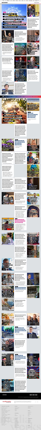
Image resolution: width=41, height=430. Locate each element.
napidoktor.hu (16, 424)
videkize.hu (29, 407)
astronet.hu (16, 419)
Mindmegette (8, 0)
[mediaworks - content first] (7, 402)
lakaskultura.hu (17, 421)
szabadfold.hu (16, 408)
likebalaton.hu (16, 423)
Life (5, 0)
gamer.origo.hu (17, 422)
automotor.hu (16, 420)
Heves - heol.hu (4, 416)
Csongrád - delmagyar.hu (5, 411)
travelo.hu (16, 426)
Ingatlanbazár (30, 0)
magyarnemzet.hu (17, 407)
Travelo (20, 0)
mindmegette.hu (17, 425)
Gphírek (22, 0)
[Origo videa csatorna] (35, 394)
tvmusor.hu (29, 408)
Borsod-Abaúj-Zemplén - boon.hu (6, 410)
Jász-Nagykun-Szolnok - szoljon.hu (6, 417)
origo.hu (16, 410)
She (24, 0)
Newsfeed (14, 0)
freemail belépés (36, 2)
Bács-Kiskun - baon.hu (4, 407)
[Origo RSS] (36, 394)
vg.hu (15, 414)
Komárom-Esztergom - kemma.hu (6, 418)
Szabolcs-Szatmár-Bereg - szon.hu (6, 421)
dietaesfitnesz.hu (17, 427)
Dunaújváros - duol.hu (4, 412)
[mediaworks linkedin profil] (37, 402)
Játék (33, 0)
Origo (3, 0)
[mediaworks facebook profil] (35, 402)
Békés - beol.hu (4, 409)
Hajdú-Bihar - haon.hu (4, 415)
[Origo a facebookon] (30, 394)
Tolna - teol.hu (3, 422)
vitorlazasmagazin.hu (30, 406)
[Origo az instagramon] (33, 394)
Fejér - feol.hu (3, 413)
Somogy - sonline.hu (4, 420)
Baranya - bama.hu (4, 408)
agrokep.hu (16, 415)
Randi (27, 0)
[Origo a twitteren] (31, 394)
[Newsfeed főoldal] (5, 394)
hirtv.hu (16, 409)
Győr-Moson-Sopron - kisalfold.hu (6, 414)
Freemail (17, 0)
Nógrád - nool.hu (4, 419)
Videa (11, 0)
